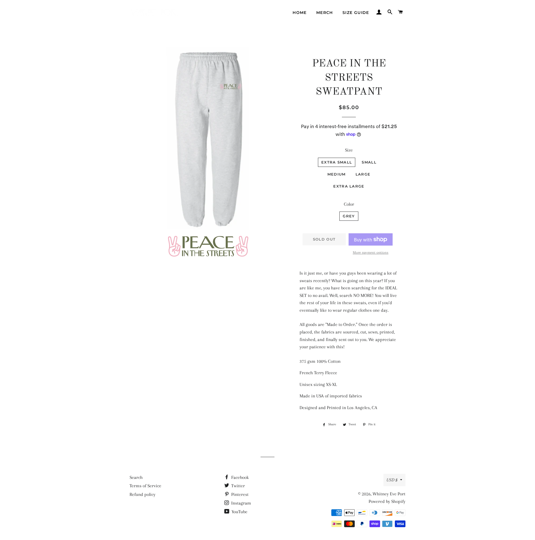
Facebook (239, 477)
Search (136, 477)
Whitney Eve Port (389, 493)
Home (300, 12)
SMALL (369, 162)
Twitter (237, 485)
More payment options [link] (370, 252)
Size (349, 150)
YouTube (238, 511)
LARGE (363, 174)
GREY (349, 216)
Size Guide (355, 12)
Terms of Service (145, 485)
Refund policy (142, 494)
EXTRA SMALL (336, 162)
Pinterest (239, 494)
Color (349, 204)
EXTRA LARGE (348, 186)
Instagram (240, 503)
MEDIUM (336, 174)
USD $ (391, 480)
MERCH (324, 12)
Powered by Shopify (387, 501)
